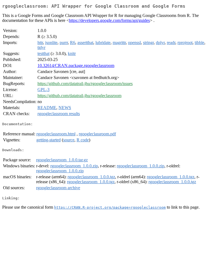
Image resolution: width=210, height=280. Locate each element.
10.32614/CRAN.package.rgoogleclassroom (75, 65)
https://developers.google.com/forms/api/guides (109, 20)
